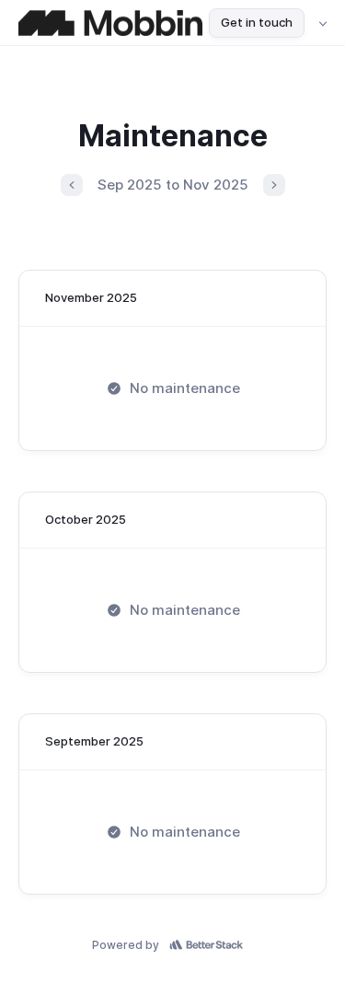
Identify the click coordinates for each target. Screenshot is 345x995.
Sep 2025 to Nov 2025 (173, 184)
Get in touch (257, 22)
